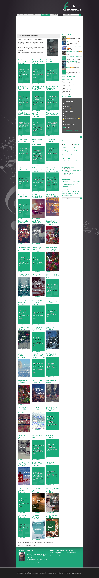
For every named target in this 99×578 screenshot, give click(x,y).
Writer (70, 89)
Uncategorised (66, 151)
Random (33, 569)
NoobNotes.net (19, 572)
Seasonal (65, 150)
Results (68, 127)
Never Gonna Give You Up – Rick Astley (74, 36)
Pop (74, 147)
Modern (64, 147)
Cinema (70, 86)
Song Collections (45, 14)
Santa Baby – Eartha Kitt (68, 173)
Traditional (76, 150)
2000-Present (76, 144)
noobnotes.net (21, 569)
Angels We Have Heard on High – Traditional (72, 164)
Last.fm (77, 193)
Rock (74, 148)
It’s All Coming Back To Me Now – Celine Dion (72, 170)
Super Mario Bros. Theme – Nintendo (74, 46)
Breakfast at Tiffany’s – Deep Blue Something (71, 181)
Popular (33, 14)
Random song (54, 14)
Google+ (66, 193)
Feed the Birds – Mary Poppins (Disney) (70, 183)
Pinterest (65, 191)
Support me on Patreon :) (65, 569)
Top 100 (28, 14)
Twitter (71, 191)
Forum (38, 14)
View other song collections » (68, 154)
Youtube (71, 193)
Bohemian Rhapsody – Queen (72, 51)
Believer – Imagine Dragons (72, 41)
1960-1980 (65, 143)
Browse (28, 569)
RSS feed (56, 569)
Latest (23, 14)
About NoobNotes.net (48, 569)
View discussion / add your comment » (70, 130)
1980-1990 (76, 143)
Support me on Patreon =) (68, 195)
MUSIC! (70, 81)
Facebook (77, 191)
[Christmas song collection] (52, 47)
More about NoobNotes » (32, 564)
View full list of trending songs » (68, 76)
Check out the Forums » (66, 96)
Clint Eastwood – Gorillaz (69, 167)
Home (19, 14)
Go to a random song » (66, 186)
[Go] (80, 15)
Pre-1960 (65, 148)
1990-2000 (65, 144)
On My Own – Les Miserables (68, 184)
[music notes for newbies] (72, 8)
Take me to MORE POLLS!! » (67, 134)
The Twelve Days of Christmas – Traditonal (72, 160)
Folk (74, 145)
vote (65, 127)
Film (64, 145)
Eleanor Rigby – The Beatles (72, 70)
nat (40, 552)
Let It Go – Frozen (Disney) (72, 61)
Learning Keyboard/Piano (74, 83)
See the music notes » (22, 83)
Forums (40, 569)
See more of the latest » (66, 176)
